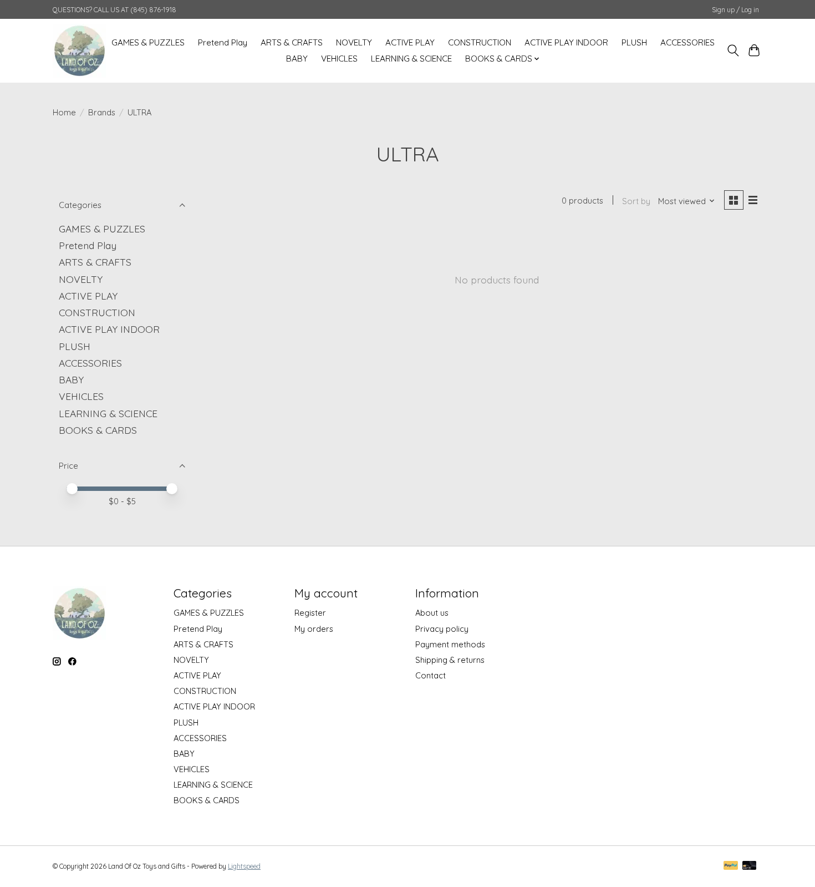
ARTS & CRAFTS (292, 42)
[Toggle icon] (733, 50)
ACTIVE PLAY (410, 42)
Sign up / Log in (735, 10)
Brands (101, 112)
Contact (430, 675)
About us (432, 612)
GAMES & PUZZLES (148, 42)
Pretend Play (222, 42)
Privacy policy (441, 629)
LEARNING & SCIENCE (411, 58)
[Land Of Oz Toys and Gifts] (79, 50)
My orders (313, 629)
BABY (297, 58)
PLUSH (634, 42)
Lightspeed (244, 866)
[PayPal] (731, 866)
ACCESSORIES (687, 42)
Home (64, 112)
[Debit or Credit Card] (749, 866)
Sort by (636, 201)
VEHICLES (339, 58)
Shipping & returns (450, 660)
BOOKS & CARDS (98, 430)
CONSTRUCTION (479, 42)
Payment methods (450, 644)
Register (310, 612)
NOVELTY (354, 42)
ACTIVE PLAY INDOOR (566, 42)
